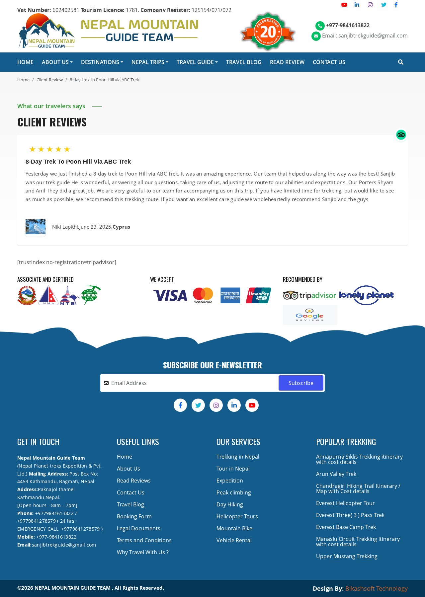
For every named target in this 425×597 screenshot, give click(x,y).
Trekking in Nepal (237, 456)
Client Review (50, 80)
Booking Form (134, 516)
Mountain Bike (234, 528)
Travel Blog (130, 504)
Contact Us (130, 492)
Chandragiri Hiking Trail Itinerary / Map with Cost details (358, 488)
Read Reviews (134, 480)
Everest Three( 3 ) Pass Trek (350, 515)
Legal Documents (138, 528)
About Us (128, 468)
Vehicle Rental (234, 540)
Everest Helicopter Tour (345, 503)
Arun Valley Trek (336, 474)
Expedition (229, 480)
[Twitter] (383, 4)
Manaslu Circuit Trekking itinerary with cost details (358, 541)
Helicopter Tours (237, 516)
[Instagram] (370, 4)
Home (23, 80)
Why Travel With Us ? (143, 552)
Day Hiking (229, 504)
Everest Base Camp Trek (346, 527)
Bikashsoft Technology (376, 588)
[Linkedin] (357, 4)
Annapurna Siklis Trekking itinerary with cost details (359, 459)
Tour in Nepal (233, 468)
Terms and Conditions (144, 540)
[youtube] (344, 4)
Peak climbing (233, 492)
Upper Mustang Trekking (347, 556)
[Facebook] (396, 4)
